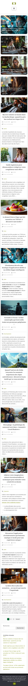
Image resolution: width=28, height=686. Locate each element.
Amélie (14, 122)
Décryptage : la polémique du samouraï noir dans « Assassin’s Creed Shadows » (14, 427)
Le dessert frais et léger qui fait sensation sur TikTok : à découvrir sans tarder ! (14, 219)
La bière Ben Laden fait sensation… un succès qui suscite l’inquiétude (14, 588)
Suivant (18, 619)
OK (14, 683)
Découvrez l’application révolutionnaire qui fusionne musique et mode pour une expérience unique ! (13, 90)
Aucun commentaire (8, 124)
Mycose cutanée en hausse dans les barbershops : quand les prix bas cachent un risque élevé (14, 117)
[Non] (26, 680)
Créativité (4, 46)
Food (5, 231)
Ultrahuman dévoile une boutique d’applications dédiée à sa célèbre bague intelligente (13, 29)
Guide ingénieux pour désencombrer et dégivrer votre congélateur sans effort (14, 167)
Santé (5, 128)
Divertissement (7, 333)
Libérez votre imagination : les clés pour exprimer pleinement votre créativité (14, 49)
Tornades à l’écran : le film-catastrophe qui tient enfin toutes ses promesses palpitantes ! (13, 667)
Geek (3, 26)
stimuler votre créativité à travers (11, 502)
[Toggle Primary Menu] (14, 8)
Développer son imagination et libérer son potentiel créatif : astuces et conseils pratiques (13, 70)
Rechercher (6, 625)
